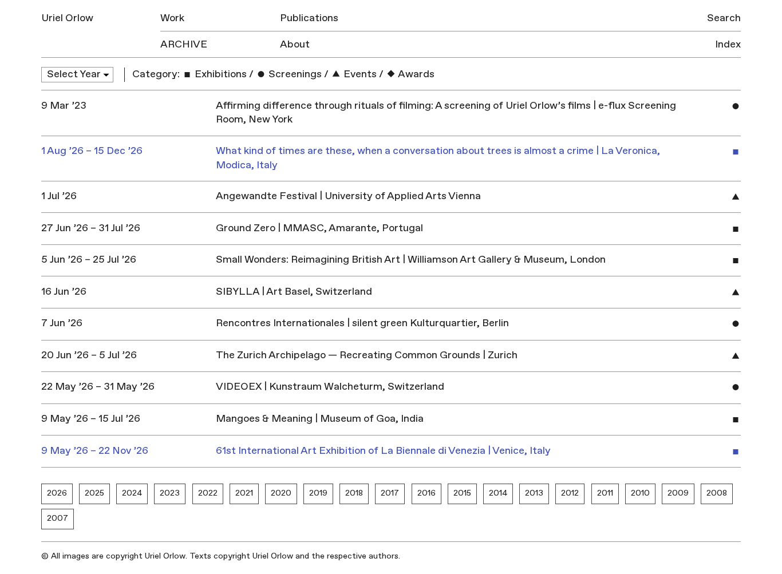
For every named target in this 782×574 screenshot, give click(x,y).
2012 (570, 493)
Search (724, 18)
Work (172, 18)
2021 (244, 493)
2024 (132, 493)
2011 (605, 493)
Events (359, 74)
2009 (678, 493)
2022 (208, 493)
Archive (183, 44)
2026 (57, 493)
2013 (534, 493)
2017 (390, 493)
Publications (309, 18)
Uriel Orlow (67, 18)
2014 (498, 493)
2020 (281, 493)
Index (728, 44)
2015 (462, 493)
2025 (94, 493)
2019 (318, 493)
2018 (354, 493)
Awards (415, 74)
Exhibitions (219, 74)
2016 (426, 493)
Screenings (294, 74)
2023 (170, 493)
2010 (640, 493)
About (295, 44)
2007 (57, 518)
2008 (716, 493)
